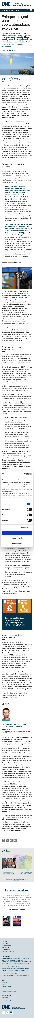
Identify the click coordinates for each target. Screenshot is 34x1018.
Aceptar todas (17, 533)
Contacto (4, 988)
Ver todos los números (17, 909)
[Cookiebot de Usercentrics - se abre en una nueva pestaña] (24, 474)
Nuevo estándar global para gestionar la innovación (15, 958)
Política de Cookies (7, 1001)
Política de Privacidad (7, 999)
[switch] (29, 509)
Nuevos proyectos (6, 945)
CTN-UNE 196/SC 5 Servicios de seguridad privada (15, 968)
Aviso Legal (5, 997)
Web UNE (4, 982)
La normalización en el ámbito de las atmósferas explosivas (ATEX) (14, 666)
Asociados (4, 953)
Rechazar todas (17, 543)
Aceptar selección (17, 538)
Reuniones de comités (8, 951)
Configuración (24, 527)
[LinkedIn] (3, 1012)
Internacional (5, 947)
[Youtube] (11, 1012)
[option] (17, 865)
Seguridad (12, 50)
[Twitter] (7, 1012)
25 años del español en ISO (9, 973)
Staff (3, 984)
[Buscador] (28, 10)
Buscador (4, 990)
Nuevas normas (6, 949)
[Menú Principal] (31, 10)
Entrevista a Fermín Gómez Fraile (10, 966)
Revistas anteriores (7, 986)
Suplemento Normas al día (9, 991)
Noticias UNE (5, 943)
